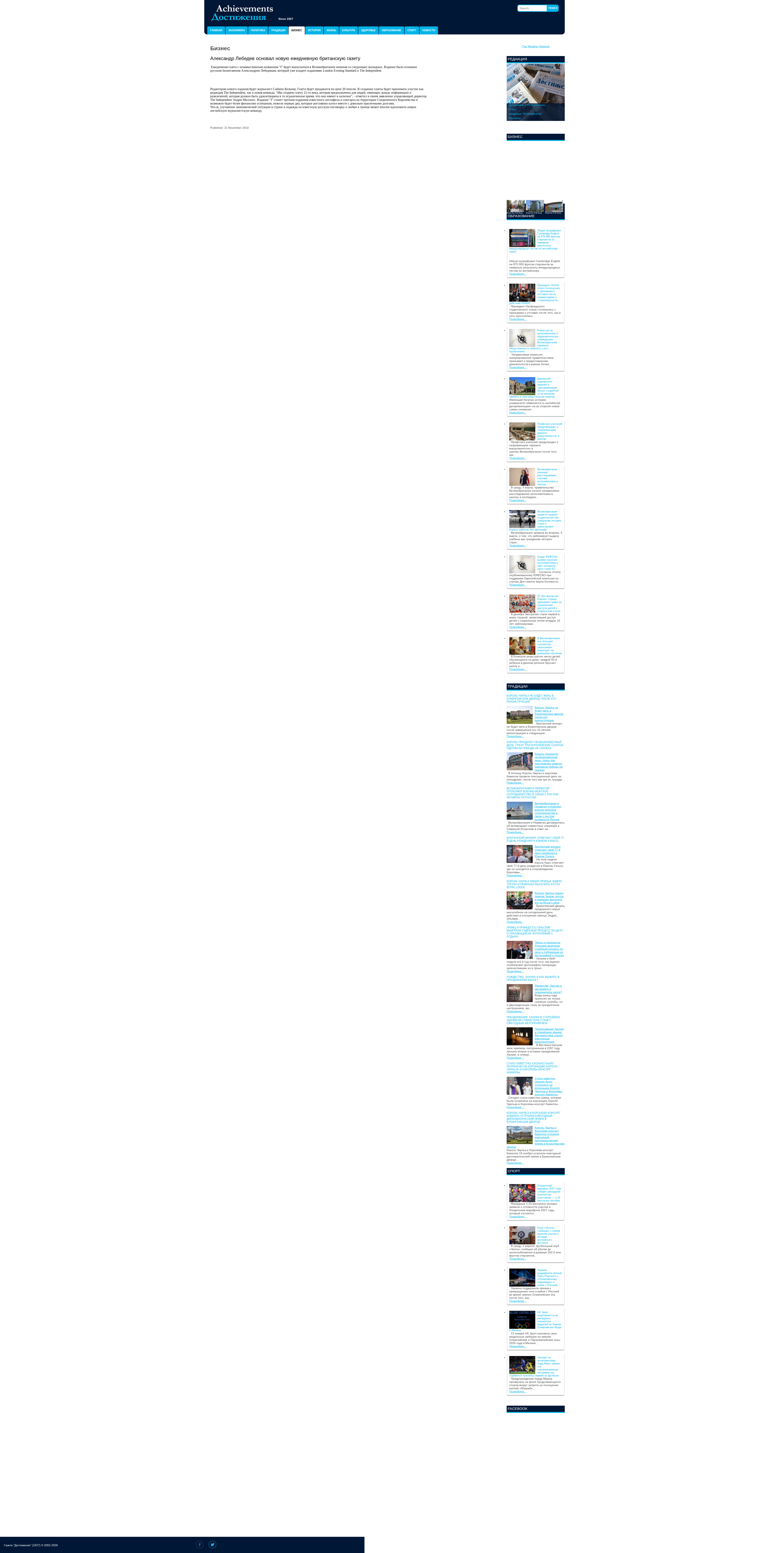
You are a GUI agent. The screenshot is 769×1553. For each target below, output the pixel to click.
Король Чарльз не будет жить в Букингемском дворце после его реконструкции (531, 698)
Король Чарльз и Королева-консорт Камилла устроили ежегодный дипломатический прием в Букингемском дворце (533, 1117)
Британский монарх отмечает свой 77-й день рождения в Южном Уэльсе (535, 839)
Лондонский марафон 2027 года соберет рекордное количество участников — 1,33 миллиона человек (549, 1193)
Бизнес (296, 30)
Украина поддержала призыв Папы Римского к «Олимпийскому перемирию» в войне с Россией (549, 1278)
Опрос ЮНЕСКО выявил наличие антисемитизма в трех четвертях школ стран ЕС (547, 562)
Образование (391, 30)
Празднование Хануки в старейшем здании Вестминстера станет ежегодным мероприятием (533, 1020)
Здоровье (368, 30)
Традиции (278, 30)
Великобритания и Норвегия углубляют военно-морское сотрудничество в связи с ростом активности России (532, 793)
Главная (216, 30)
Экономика (236, 30)
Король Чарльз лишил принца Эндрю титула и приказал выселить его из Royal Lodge (534, 884)
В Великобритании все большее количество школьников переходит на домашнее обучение (549, 646)
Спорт (411, 30)
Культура (348, 30)
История (314, 30)
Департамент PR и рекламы (527, 104)
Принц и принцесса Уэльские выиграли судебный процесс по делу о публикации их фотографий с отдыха (535, 932)
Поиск (553, 8)
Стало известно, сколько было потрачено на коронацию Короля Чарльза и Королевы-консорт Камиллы (532, 1068)
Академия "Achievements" (525, 113)
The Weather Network (536, 46)
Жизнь (331, 30)
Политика (258, 30)
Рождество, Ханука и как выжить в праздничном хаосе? (533, 978)
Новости (428, 30)
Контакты (515, 118)
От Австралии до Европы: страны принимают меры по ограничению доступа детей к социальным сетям (549, 604)
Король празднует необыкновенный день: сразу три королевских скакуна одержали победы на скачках (535, 745)
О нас (512, 109)
